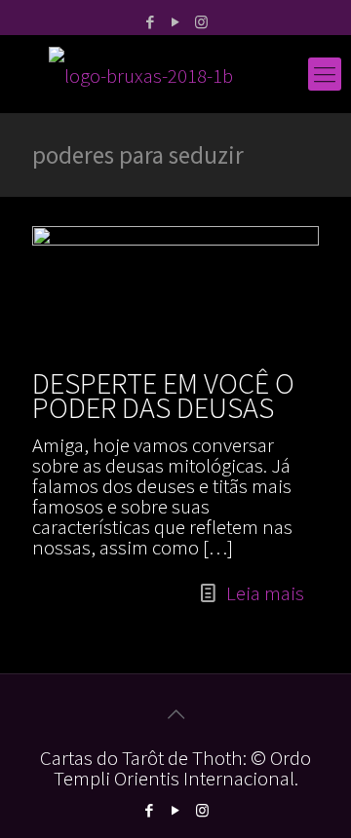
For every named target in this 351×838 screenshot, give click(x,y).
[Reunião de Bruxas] (175, 74)
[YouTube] (176, 22)
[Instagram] (201, 22)
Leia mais (265, 593)
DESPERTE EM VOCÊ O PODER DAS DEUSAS (163, 395)
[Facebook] (150, 22)
